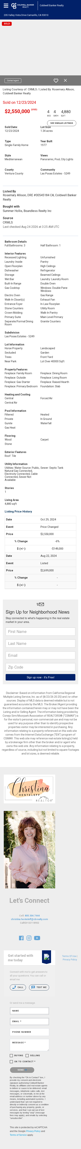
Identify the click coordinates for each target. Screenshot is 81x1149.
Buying (18, 1055)
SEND (21, 1070)
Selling (35, 1055)
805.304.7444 (32, 915)
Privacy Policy (33, 1131)
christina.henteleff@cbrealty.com (29, 919)
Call (20, 987)
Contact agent (13, 81)
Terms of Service (18, 1135)
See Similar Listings (61, 123)
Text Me (41, 987)
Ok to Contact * (25, 1061)
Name (15, 1011)
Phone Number (21, 1032)
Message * (19, 1042)
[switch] (56, 80)
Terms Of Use (69, 956)
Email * (16, 1021)
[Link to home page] (24, 5)
